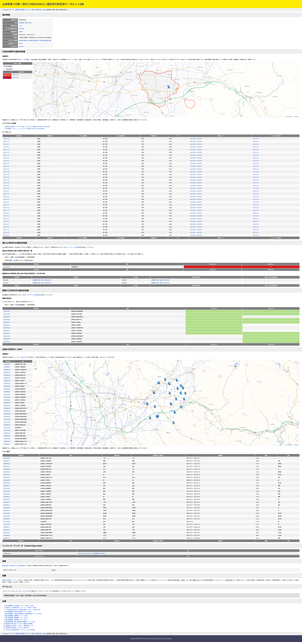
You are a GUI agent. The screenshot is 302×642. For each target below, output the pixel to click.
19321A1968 (6, 314)
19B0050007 (6, 519)
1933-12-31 (6, 177)
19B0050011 (6, 527)
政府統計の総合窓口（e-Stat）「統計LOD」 (18, 628)
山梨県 (21, 32)
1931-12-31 (6, 172)
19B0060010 (6, 325)
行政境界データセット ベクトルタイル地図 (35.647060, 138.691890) (25, 129)
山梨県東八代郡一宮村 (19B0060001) (42, 280)
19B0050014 (6, 502)
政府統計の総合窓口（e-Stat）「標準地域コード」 (20, 626)
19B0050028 (6, 319)
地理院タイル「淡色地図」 (293, 116)
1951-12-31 (6, 229)
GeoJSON (199, 138)
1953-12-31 (6, 235)
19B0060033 (6, 538)
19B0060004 (6, 322)
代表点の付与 (24, 357)
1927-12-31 (6, 160)
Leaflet (286, 116)
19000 (20, 43)
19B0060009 (6, 339)
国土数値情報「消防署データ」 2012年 (17, 620)
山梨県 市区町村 (23, 40)
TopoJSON (193, 138)
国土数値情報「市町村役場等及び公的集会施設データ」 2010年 (23, 614)
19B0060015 (6, 499)
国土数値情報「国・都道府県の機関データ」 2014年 (20, 622)
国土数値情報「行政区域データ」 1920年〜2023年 (20, 606)
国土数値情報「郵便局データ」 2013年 (17, 616)
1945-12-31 (6, 210)
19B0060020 (6, 341)
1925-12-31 (6, 155)
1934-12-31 (6, 180)
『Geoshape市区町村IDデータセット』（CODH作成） (20, 630)
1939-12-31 (6, 194)
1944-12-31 (6, 207)
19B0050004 (6, 317)
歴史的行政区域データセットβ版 (25, 10)
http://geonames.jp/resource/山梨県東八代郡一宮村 (91, 553)
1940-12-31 (6, 196)
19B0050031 (6, 530)
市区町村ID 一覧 (40, 10)
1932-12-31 (6, 174)
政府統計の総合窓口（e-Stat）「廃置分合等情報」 (20, 624)
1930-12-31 (6, 169)
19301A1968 (6, 311)
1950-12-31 (6, 227)
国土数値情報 (8, 66)
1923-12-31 (6, 149)
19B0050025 (6, 477)
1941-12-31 (6, 199)
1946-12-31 (6, 213)
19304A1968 (6, 488)
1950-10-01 (6, 224)
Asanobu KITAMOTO (136, 638)
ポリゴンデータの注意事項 (73, 247)
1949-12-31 (6, 221)
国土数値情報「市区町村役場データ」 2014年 (18, 611)
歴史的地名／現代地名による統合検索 (13, 565)
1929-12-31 (6, 166)
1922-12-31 (6, 147)
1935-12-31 (6, 183)
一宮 (20, 26)
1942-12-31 (6, 202)
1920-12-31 (6, 141)
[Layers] (35, 70)
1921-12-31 (6, 144)
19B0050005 (6, 336)
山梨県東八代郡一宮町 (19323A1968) (160, 280)
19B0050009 (6, 532)
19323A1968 (6, 458)
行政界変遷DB (9, 69)
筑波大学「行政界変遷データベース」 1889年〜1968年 (21, 607)
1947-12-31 (6, 216)
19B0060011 (6, 485)
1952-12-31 (6, 232)
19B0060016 (6, 474)
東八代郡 (21, 29)
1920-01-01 (6, 138)
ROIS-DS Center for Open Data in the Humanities (157, 638)
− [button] (35, 66)
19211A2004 (6, 267)
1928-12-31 (6, 163)
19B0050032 (6, 483)
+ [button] (35, 64)
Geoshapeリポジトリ (8, 10)
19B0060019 (6, 330)
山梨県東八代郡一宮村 (25, 23)
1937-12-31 (6, 188)
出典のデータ (21, 59)
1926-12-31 (6, 158)
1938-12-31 (6, 191)
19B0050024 (6, 505)
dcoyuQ (21, 46)
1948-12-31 (6, 218)
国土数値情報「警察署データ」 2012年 (17, 618)
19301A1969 (6, 516)
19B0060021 (6, 333)
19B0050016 (6, 535)
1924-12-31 (6, 152)
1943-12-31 (6, 205)
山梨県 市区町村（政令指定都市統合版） (40, 40)
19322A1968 (6, 491)
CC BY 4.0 (25, 591)
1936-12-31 (6, 185)
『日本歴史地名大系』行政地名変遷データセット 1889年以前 (23, 610)
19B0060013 (6, 328)
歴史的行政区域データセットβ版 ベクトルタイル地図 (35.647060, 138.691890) (28, 126)
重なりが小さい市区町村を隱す (24, 260)
